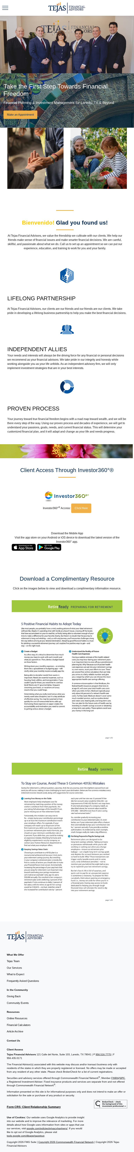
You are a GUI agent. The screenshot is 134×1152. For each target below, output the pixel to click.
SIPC (122, 1078)
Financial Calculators (19, 1024)
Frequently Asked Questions (23, 980)
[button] (15, 954)
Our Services (14, 967)
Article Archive (15, 1031)
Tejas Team (13, 961)
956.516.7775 (103, 1054)
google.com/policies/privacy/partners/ (47, 1128)
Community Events (18, 1002)
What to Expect (15, 974)
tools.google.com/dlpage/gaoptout (25, 1135)
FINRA (115, 1078)
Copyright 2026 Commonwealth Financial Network (66, 1142)
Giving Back (14, 996)
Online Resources (17, 1018)
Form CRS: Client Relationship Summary (34, 1106)
